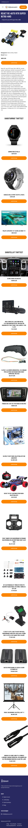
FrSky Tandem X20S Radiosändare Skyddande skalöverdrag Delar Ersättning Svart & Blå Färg (14, 540)
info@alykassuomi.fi (5, 1)
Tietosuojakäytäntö (11, 825)
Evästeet (19, 824)
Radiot (15, 52)
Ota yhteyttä (13, 824)
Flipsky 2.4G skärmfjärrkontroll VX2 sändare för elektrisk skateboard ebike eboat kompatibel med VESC (14, 371)
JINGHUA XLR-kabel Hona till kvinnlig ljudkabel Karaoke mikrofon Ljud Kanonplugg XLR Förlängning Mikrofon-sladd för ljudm (14, 757)
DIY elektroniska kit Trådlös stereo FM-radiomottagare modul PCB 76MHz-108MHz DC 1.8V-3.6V (14, 586)
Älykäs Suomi (6, 797)
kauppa (23, 7)
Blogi (4, 805)
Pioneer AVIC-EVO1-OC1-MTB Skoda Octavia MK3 (14, 403)
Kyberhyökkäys (7, 802)
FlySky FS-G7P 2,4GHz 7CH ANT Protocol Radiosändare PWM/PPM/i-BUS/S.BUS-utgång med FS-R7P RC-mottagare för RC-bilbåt (14, 633)
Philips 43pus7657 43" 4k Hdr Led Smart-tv (14, 231)
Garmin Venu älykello (14, 151)
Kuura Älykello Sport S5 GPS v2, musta (14, 195)
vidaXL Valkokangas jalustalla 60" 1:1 (14, 712)
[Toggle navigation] (2, 7)
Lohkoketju (6, 799)
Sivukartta (19, 825)
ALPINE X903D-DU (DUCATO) (14, 278)
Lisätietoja (14, 62)
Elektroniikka (10, 52)
